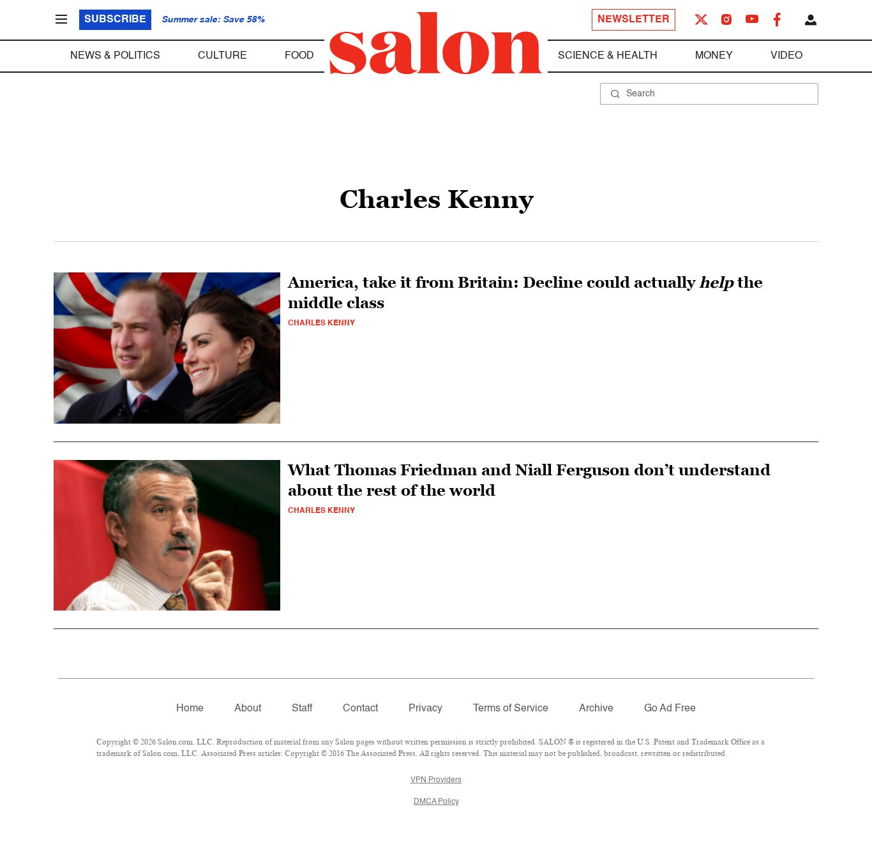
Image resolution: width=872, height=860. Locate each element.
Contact (360, 709)
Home (190, 709)
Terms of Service (510, 709)
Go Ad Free (670, 709)
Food (299, 56)
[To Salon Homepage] (436, 43)
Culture (222, 56)
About (247, 709)
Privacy (425, 709)
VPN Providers (436, 780)
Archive (596, 709)
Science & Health (608, 56)
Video (786, 56)
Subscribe (115, 20)
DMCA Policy (436, 802)
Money (714, 56)
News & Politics (115, 56)
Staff (302, 709)
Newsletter (634, 20)
